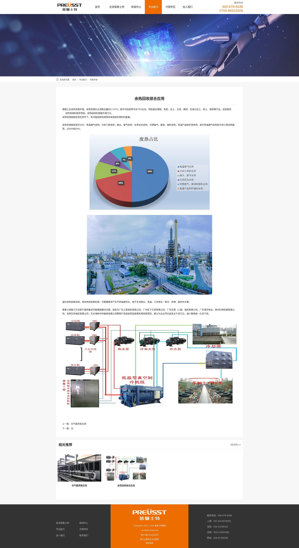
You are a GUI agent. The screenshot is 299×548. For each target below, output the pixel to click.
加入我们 (188, 7)
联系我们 (83, 535)
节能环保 (93, 80)
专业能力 (153, 7)
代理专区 (171, 7)
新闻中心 (136, 7)
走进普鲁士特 (116, 7)
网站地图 (149, 543)
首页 (97, 7)
